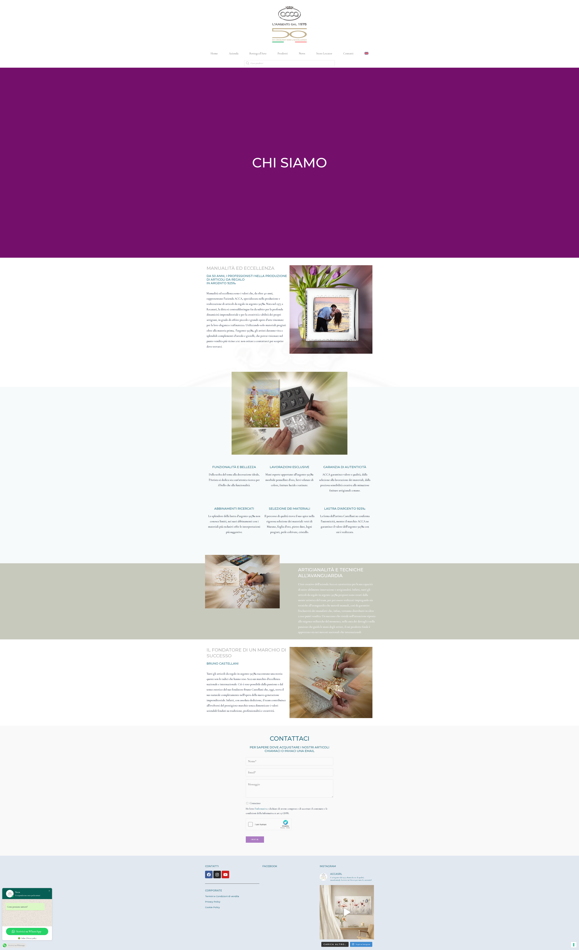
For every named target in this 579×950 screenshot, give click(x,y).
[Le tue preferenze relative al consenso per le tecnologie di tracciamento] (574, 945)
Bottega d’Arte (257, 53)
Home (214, 53)
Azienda (233, 53)
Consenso (255, 803)
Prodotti (283, 53)
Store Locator (324, 53)
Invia (255, 839)
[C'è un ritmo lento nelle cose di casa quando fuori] (347, 912)
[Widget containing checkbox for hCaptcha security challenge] (268, 824)
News (302, 53)
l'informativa (261, 808)
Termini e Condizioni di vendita (222, 896)
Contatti (348, 53)
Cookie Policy (212, 907)
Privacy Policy (212, 901)
